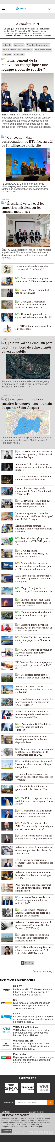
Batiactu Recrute (36, 1112)
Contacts (5, 1112)
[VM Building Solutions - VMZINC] (43, 1088)
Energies (7, 54)
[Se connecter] (50, 8)
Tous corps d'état (43, 50)
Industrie (7, 45)
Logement (18, 45)
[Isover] (27, 1088)
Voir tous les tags (43, 971)
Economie (18, 54)
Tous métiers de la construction (17, 50)
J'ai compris (7, 1131)
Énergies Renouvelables (38, 45)
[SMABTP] (11, 1088)
